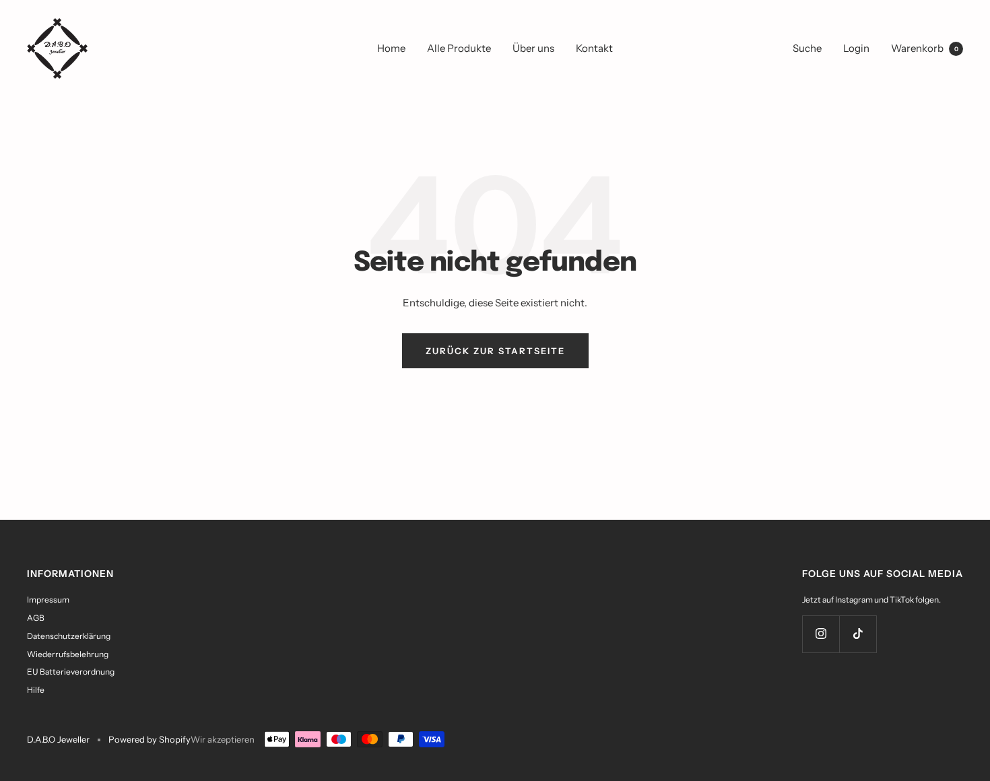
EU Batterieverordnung (70, 672)
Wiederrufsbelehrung (67, 654)
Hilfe (35, 690)
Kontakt (594, 48)
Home (391, 48)
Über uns (533, 48)
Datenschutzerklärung (68, 636)
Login (856, 48)
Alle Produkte (459, 48)
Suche (807, 48)
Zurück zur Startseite (495, 350)
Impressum (48, 600)
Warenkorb (924, 48)
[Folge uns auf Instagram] (820, 633)
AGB (35, 618)
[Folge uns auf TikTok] (857, 633)
